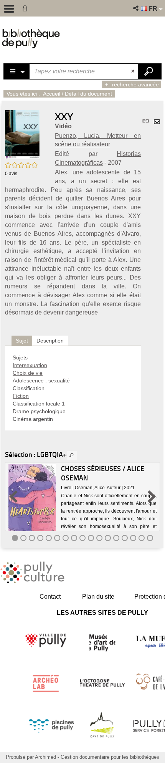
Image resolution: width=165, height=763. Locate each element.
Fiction (21, 396)
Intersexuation (30, 365)
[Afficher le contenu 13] (116, 538)
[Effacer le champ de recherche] (133, 71)
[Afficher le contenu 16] (142, 538)
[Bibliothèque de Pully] (31, 38)
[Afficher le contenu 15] (133, 538)
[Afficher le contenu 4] (40, 538)
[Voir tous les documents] (72, 455)
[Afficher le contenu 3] (32, 538)
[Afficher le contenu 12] (108, 538)
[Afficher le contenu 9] (82, 538)
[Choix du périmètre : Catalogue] (17, 71)
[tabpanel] (73, 388)
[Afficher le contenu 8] (74, 538)
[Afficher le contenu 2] (23, 538)
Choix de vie (28, 373)
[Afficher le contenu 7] (66, 538)
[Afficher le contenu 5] (49, 538)
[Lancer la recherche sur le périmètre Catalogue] (149, 71)
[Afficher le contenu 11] (99, 538)
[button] (136, 8)
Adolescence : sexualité (41, 380)
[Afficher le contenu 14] (125, 538)
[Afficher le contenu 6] (57, 538)
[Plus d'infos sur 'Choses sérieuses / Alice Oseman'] (32, 501)
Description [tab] (50, 341)
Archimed (45, 757)
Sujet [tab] (22, 341)
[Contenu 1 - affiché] (15, 538)
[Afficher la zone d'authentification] (26, 8)
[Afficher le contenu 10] (91, 538)
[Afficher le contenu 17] (150, 538)
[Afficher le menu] (9, 9)
